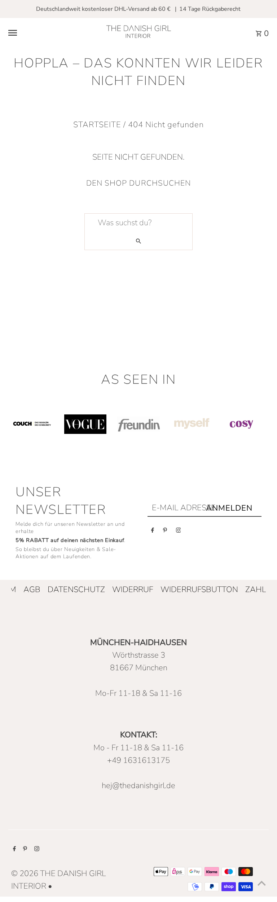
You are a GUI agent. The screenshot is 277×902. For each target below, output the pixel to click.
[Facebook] (152, 531)
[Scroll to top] (262, 883)
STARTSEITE (97, 124)
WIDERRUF (132, 589)
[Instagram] (178, 531)
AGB (31, 589)
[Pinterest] (165, 531)
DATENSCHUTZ (76, 589)
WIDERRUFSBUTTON (199, 589)
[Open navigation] (51, 33)
